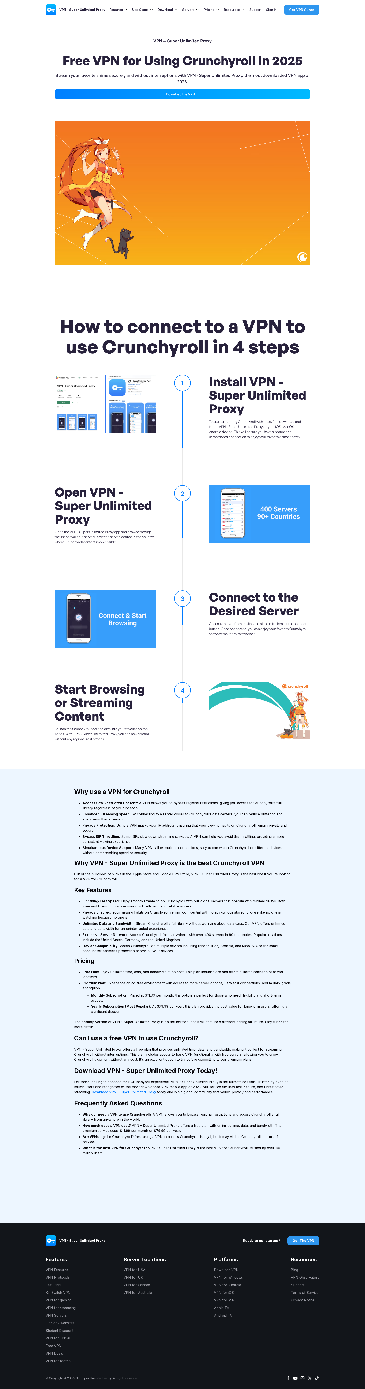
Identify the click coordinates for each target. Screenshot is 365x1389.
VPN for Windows (228, 1277)
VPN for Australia (138, 1292)
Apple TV (221, 1308)
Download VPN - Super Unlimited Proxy (124, 1092)
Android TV (223, 1315)
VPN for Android (227, 1285)
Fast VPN (53, 1285)
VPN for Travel (58, 1338)
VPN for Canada (137, 1285)
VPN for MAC (225, 1300)
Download (165, 10)
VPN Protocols (58, 1277)
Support (255, 10)
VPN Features (57, 1270)
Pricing (209, 10)
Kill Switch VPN (58, 1292)
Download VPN (226, 1270)
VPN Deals (54, 1353)
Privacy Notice (302, 1300)
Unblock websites (60, 1323)
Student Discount (59, 1330)
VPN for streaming (61, 1308)
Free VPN (53, 1346)
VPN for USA (135, 1270)
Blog (294, 1270)
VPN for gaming (58, 1300)
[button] (118, 9)
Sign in (271, 10)
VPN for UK (133, 1277)
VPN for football (59, 1361)
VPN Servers (56, 1315)
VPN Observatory (305, 1277)
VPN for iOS (224, 1292)
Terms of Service (305, 1292)
